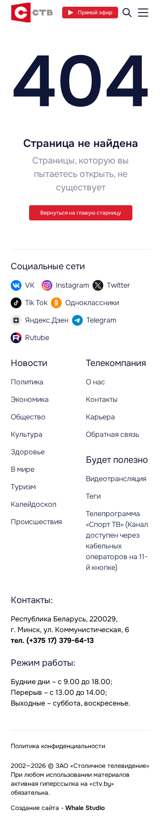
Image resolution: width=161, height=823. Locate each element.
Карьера (100, 417)
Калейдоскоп (33, 504)
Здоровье (28, 452)
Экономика (30, 399)
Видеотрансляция (116, 478)
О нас (95, 382)
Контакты (102, 399)
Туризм (23, 486)
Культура (26, 434)
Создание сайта (35, 808)
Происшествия (36, 521)
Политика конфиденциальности (58, 746)
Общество (28, 417)
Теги (93, 496)
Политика (27, 382)
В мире (22, 469)
